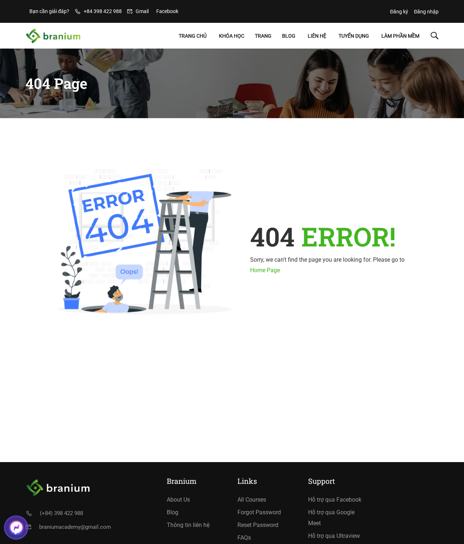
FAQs (244, 537)
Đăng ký (399, 11)
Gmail (142, 11)
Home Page (265, 270)
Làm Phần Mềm (400, 36)
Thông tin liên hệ (188, 525)
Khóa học (231, 36)
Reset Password (257, 525)
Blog (288, 36)
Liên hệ (317, 36)
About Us (178, 499)
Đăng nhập (426, 11)
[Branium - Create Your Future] (53, 36)
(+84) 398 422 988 (61, 513)
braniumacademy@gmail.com (75, 527)
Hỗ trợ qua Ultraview (334, 535)
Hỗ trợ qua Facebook (334, 499)
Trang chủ (193, 36)
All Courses (251, 499)
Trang (263, 36)
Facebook (167, 11)
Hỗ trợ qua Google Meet (331, 518)
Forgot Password (259, 512)
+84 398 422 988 (103, 11)
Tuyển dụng (354, 36)
